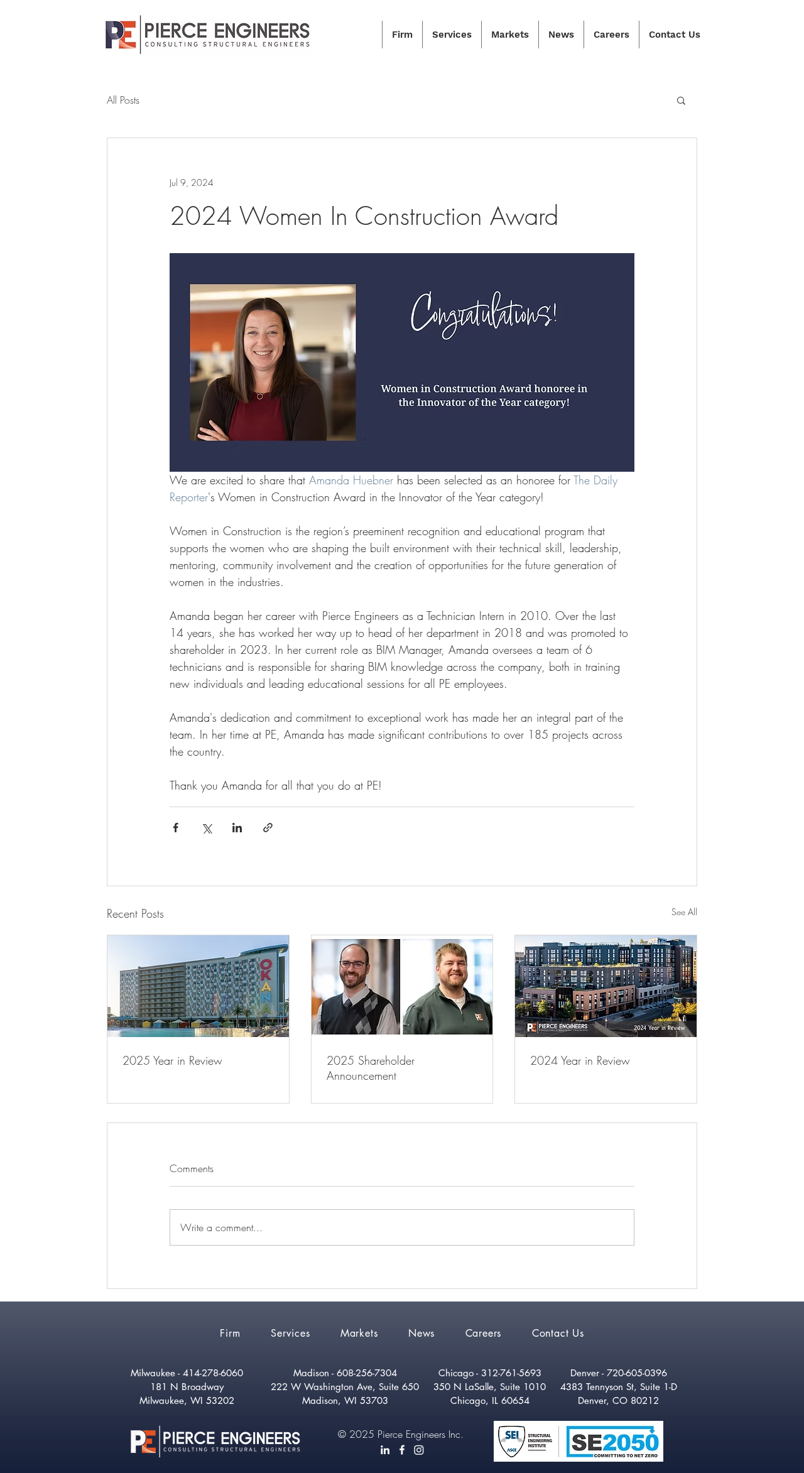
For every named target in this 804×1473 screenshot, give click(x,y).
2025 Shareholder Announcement (371, 1068)
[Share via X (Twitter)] (206, 828)
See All (684, 912)
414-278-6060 (213, 1373)
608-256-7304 (367, 1373)
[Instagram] (419, 1449)
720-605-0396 (637, 1373)
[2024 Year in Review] (606, 986)
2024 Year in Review (580, 1060)
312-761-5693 (511, 1373)
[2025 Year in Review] (198, 986)
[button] (681, 100)
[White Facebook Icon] (402, 1449)
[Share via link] (268, 828)
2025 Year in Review (172, 1060)
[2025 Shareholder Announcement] (402, 986)
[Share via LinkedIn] (237, 828)
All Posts (123, 100)
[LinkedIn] (385, 1449)
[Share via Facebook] (176, 828)
